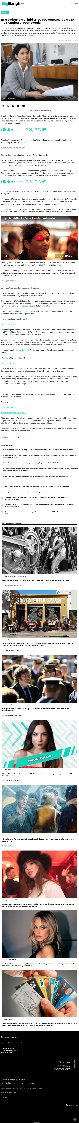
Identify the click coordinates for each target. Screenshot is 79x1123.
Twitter (64, 1062)
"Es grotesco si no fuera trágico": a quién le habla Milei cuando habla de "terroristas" (38, 450)
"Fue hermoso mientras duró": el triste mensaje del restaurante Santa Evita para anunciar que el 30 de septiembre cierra (37, 644)
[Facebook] (13, 106)
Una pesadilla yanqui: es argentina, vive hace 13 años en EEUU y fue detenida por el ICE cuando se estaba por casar (39, 505)
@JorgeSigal (24, 311)
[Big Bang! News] (13, 4)
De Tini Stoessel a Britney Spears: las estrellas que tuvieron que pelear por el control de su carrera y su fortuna (37, 498)
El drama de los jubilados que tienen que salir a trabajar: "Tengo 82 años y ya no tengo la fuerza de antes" (39, 456)
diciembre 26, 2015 (23, 129)
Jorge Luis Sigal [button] (7, 407)
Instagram (62, 1069)
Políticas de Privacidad (8, 1092)
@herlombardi (23, 350)
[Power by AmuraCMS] (72, 1105)
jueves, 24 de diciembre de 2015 (13, 413)
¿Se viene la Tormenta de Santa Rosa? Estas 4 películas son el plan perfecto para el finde (38, 840)
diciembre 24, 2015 (8, 363)
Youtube (63, 1065)
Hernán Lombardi (18, 438)
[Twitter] (8, 106)
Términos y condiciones (9, 1095)
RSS (2, 1099)
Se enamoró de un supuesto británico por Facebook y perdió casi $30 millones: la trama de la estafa (38, 512)
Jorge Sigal (29, 438)
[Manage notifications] (74, 1119)
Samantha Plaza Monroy (13, 585)
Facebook (62, 1059)
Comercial (4, 1097)
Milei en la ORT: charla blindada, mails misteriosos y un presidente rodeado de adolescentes (35, 477)
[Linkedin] (18, 106)
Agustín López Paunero (12, 650)
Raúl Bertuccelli (10, 846)
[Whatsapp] (2, 106)
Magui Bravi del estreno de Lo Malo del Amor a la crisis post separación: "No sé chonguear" (37, 486)
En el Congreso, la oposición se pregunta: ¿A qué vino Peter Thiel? (30, 463)
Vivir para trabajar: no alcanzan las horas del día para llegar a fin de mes (30, 492)
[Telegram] (23, 106)
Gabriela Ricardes (6, 438)
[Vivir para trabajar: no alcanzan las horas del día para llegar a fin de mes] (39, 550)
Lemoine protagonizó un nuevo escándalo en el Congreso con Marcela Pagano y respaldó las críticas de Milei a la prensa (40, 470)
